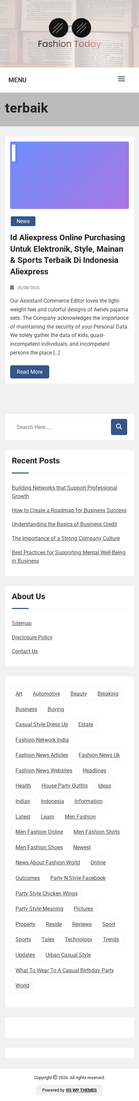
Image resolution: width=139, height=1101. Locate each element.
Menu (17, 80)
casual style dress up (42, 724)
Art (19, 694)
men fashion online (39, 832)
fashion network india (42, 740)
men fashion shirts (97, 832)
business (26, 709)
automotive (46, 694)
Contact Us (25, 651)
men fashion (80, 817)
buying (56, 709)
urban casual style (68, 955)
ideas (104, 786)
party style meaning (39, 909)
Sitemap (22, 623)
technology (78, 939)
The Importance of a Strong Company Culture (66, 538)
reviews (82, 924)
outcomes (28, 878)
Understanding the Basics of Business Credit (64, 524)
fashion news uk (99, 755)
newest (82, 847)
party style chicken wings (47, 893)
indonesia (52, 801)
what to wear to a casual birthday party (65, 970)
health (23, 786)
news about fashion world (48, 862)
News (23, 221)
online (98, 862)
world (22, 985)
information (89, 801)
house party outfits (64, 786)
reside (54, 924)
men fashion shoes (39, 847)
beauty (79, 694)
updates (25, 955)
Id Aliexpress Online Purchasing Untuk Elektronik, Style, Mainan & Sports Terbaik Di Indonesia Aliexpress (67, 254)
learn (47, 817)
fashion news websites (44, 770)
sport (108, 924)
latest (23, 817)
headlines (94, 770)
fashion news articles (42, 755)
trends (111, 939)
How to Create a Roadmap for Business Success (69, 510)
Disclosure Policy (32, 637)
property (25, 924)
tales (47, 939)
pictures (83, 909)
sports (23, 939)
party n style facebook (78, 878)
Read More (30, 372)
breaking (108, 694)
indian (23, 801)
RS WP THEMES (81, 1090)
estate (85, 724)
